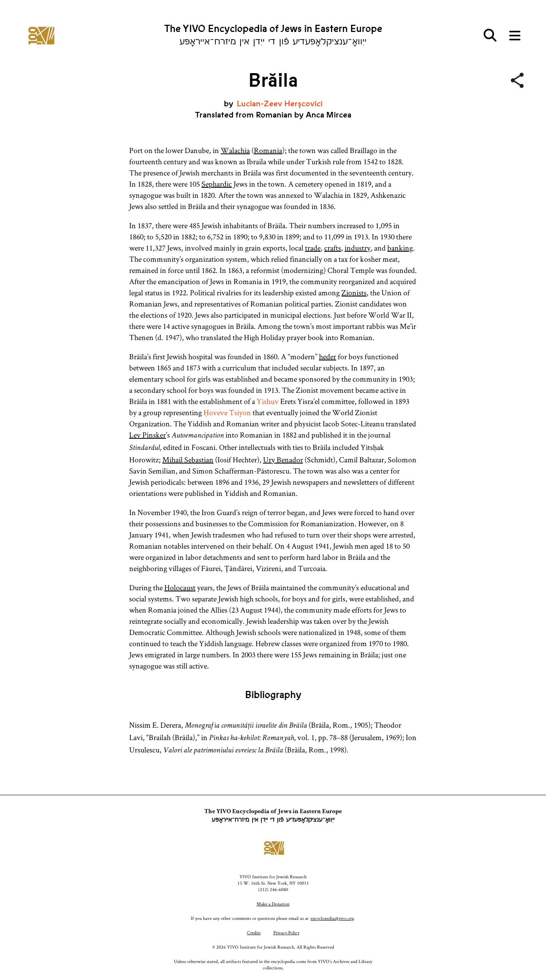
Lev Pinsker (147, 435)
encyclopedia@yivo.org (332, 918)
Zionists (354, 292)
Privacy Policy (286, 932)
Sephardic (216, 184)
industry (358, 248)
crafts (332, 248)
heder (327, 356)
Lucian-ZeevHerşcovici (280, 103)
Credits (254, 932)
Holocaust (179, 587)
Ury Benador (283, 459)
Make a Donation (273, 904)
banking (400, 248)
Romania (268, 150)
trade (313, 248)
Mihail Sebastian (187, 459)
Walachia (235, 150)
